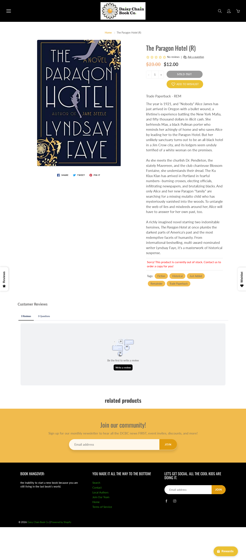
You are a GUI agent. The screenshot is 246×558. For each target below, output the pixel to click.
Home (108, 32)
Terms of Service (102, 506)
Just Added (196, 276)
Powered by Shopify (61, 522)
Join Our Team (100, 497)
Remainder (156, 283)
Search (96, 482)
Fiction (161, 276)
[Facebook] (166, 501)
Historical (177, 276)
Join (168, 444)
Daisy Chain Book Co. (38, 522)
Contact (97, 487)
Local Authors (100, 492)
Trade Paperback (178, 283)
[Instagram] (174, 501)
